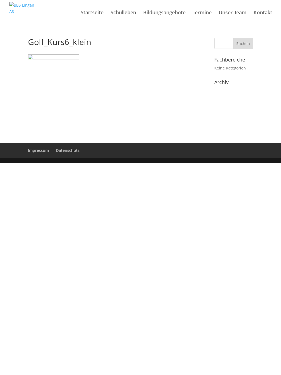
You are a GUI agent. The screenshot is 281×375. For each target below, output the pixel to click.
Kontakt (263, 13)
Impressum (38, 150)
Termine (202, 13)
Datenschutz (68, 150)
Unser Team (232, 13)
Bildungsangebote (164, 13)
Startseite (92, 13)
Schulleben (123, 13)
